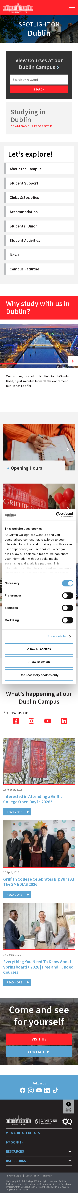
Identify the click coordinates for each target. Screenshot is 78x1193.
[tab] (8, 363)
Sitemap (47, 1175)
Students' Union (24, 225)
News (14, 254)
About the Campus (25, 168)
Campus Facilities (25, 268)
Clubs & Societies (24, 197)
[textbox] (39, 80)
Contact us (39, 1051)
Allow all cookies (39, 649)
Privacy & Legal (13, 1175)
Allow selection (39, 662)
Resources (15, 1151)
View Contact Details (23, 1133)
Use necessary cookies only (39, 675)
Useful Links (16, 1161)
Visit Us (39, 1039)
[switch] (67, 595)
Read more (14, 812)
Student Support (24, 183)
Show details (56, 636)
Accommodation (24, 211)
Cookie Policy (32, 1175)
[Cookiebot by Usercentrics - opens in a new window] (56, 514)
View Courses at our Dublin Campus (39, 63)
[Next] (73, 361)
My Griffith (15, 1142)
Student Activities (25, 240)
